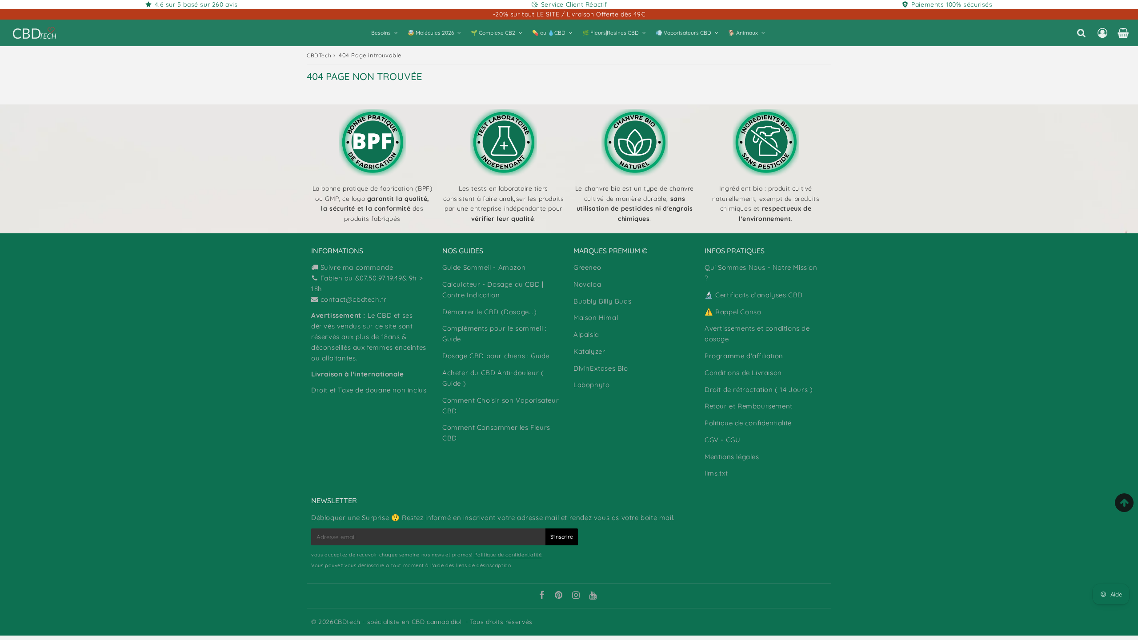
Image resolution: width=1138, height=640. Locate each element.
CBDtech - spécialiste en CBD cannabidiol (398, 622)
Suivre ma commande (357, 267)
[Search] (1081, 33)
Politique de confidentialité (748, 423)
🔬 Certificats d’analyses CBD (754, 295)
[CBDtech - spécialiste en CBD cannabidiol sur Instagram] (576, 596)
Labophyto (591, 384)
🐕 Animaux (743, 32)
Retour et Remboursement (749, 406)
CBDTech (319, 55)
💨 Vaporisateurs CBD (683, 32)
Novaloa (587, 284)
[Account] (1102, 33)
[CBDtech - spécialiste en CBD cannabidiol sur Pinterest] (559, 596)
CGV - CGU (722, 440)
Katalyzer (589, 351)
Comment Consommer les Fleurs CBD (496, 432)
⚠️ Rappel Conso (733, 312)
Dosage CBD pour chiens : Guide (495, 356)
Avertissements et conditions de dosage (757, 333)
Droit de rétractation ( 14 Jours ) (759, 389)
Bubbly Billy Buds (602, 301)
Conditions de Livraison (743, 372)
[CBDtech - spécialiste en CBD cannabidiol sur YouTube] (593, 596)
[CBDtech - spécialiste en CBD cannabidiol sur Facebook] (541, 596)
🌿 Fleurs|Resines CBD (610, 32)
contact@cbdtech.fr (354, 299)
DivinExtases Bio (600, 368)
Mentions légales (732, 456)
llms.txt (716, 473)
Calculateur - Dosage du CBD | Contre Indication (492, 289)
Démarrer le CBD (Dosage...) (489, 312)
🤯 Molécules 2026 (431, 32)
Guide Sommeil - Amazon (483, 267)
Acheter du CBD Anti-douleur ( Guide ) (493, 378)
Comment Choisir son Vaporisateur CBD (500, 405)
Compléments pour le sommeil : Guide (494, 333)
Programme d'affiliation (744, 356)
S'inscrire (561, 536)
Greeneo (587, 267)
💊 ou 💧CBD (548, 32)
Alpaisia (586, 334)
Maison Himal (595, 317)
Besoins (381, 32)
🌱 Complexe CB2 (493, 32)
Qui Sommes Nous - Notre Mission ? (761, 272)
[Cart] (1123, 33)
